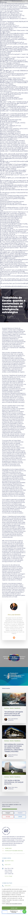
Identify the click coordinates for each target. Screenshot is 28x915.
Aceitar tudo (14, 908)
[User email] (14, 638)
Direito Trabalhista (15, 708)
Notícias (6, 708)
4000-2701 (8, 864)
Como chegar (8, 876)
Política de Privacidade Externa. (14, 903)
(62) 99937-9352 (9, 860)
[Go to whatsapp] (24, 911)
